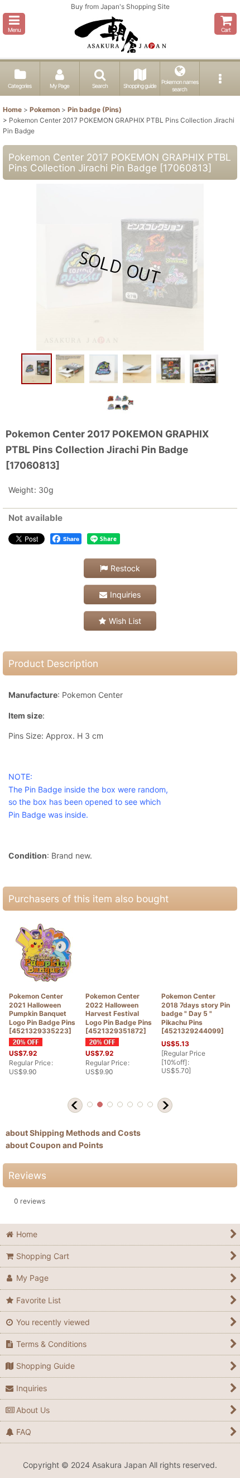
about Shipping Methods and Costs (73, 1132)
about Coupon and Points (54, 1145)
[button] (14, 24)
